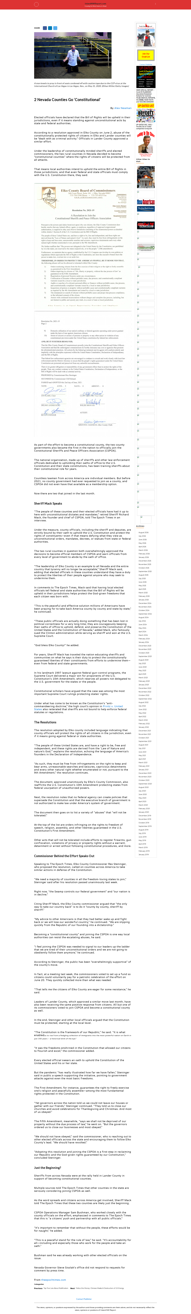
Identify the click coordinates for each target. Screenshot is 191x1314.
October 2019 (144, 823)
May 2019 (142, 840)
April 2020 (142, 801)
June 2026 (143, 540)
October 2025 (144, 568)
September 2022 (145, 699)
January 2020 (144, 812)
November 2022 (145, 692)
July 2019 (142, 833)
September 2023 (145, 656)
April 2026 (142, 547)
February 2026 (144, 554)
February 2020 (144, 809)
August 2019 (143, 830)
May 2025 (142, 586)
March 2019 (143, 847)
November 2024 (145, 607)
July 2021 (142, 748)
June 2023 (143, 667)
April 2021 (142, 759)
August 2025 (143, 575)
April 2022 (142, 717)
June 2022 (143, 709)
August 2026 (143, 533)
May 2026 (142, 543)
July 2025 (142, 579)
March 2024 (143, 635)
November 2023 (145, 649)
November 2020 (145, 777)
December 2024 (145, 603)
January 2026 (144, 557)
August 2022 (143, 702)
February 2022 (144, 724)
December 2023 (145, 646)
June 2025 (142, 582)
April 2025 (142, 589)
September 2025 (145, 571)
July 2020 (142, 791)
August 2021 (143, 745)
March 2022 (143, 720)
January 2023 (144, 685)
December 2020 (145, 773)
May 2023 (142, 671)
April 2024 (142, 632)
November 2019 (145, 819)
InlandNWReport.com (95, 3)
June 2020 (143, 794)
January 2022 (144, 727)
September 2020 (145, 784)
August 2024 (144, 617)
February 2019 (144, 851)
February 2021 (144, 766)
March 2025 (143, 593)
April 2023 (142, 674)
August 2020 (144, 787)
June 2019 (142, 837)
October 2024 (144, 610)
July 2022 (142, 706)
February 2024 (144, 639)
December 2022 (145, 688)
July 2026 (142, 536)
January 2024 (144, 642)
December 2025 (145, 561)
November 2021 (145, 734)
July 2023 (142, 663)
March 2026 (143, 550)
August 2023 (143, 660)
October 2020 (144, 780)
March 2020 (143, 805)
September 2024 (145, 614)
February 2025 (144, 596)
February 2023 (144, 681)
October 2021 (144, 738)
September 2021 (145, 741)
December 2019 (145, 816)
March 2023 (143, 678)
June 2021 (142, 752)
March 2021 (143, 763)
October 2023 (144, 653)
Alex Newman (123, 108)
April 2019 (142, 844)
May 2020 (142, 798)
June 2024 (143, 625)
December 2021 (145, 731)
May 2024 (142, 628)
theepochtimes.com (53, 1279)
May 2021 (142, 755)
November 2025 (145, 564)
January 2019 (144, 855)
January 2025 (144, 600)
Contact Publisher (146, 64)
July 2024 (142, 621)
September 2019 (145, 826)
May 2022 (142, 713)
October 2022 (144, 695)
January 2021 (144, 770)
